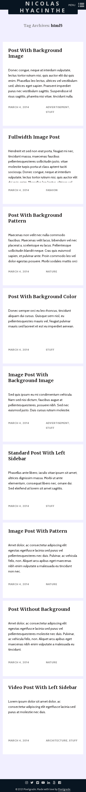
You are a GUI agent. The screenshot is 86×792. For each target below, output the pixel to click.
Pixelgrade (64, 789)
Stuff (50, 112)
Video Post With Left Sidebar (42, 687)
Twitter (34, 783)
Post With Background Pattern (35, 218)
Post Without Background (39, 609)
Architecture (56, 740)
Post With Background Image (35, 53)
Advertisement (57, 107)
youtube (45, 783)
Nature (51, 271)
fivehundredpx (56, 783)
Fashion (52, 190)
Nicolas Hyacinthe (43, 7)
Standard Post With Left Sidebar (36, 455)
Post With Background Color (42, 296)
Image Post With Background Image (31, 377)
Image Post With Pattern (37, 531)
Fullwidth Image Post (34, 137)
